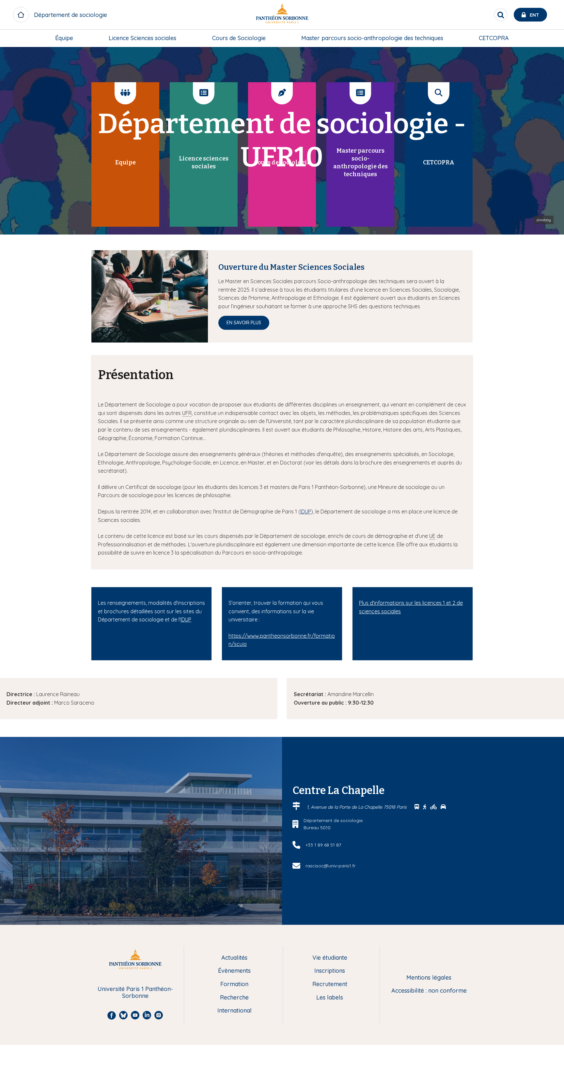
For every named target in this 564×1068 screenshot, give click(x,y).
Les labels (329, 997)
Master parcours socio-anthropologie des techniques (372, 38)
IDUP (305, 511)
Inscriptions (329, 971)
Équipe (64, 38)
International (234, 1010)
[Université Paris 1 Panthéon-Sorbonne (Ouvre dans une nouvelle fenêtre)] (282, 15)
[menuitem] (64, 38)
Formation (234, 984)
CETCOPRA (494, 38)
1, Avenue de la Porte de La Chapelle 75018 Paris (357, 807)
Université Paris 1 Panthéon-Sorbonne (135, 992)
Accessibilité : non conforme (429, 990)
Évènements (234, 971)
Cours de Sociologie (239, 38)
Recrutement (329, 984)
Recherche (234, 997)
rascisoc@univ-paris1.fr (330, 866)
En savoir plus (244, 323)
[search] (500, 14)
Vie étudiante (329, 957)
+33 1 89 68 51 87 (323, 845)
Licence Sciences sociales (142, 38)
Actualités (234, 957)
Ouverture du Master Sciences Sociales (291, 267)
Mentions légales (428, 977)
